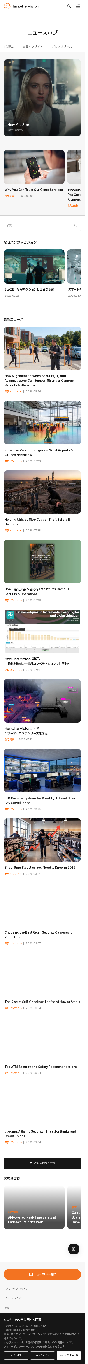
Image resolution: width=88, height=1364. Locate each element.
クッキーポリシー (15, 1298)
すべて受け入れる (69, 1355)
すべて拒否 (15, 1355)
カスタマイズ (42, 1355)
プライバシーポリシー (17, 1289)
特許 (7, 1308)
